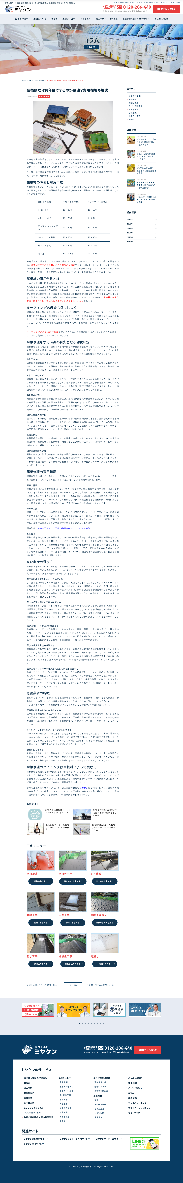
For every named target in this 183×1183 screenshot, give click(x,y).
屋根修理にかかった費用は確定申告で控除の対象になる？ (45, 985)
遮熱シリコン (100, 1087)
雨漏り (62, 1121)
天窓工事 (64, 1104)
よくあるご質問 (135, 1078)
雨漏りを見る (104, 964)
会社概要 (176, 2)
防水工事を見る (40, 964)
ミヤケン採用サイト (33, 1144)
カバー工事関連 (136, 106)
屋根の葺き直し (66, 1087)
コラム (31, 80)
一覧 (72, 985)
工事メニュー (65, 1078)
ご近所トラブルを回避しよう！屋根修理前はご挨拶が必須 (103, 985)
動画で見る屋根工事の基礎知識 (39, 1117)
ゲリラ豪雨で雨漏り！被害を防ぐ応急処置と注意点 (146, 170)
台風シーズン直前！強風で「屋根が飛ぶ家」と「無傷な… (146, 156)
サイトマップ (134, 1113)
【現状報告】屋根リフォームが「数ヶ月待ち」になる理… (146, 199)
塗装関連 (133, 99)
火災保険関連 (135, 96)
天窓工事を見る (72, 923)
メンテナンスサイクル (33, 1108)
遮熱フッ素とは (101, 1091)
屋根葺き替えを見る (104, 923)
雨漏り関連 (134, 103)
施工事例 (28, 1088)
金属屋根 (98, 1117)
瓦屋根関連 (134, 109)
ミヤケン (83, 788)
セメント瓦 (99, 1113)
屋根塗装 (64, 1082)
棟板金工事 (65, 1117)
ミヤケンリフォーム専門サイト (74, 1139)
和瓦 (96, 1100)
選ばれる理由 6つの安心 (35, 1078)
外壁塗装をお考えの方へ (125, 2)
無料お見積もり (168, 9)
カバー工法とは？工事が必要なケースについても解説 (64, 528)
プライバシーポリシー (138, 1103)
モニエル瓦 (99, 1109)
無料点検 (28, 1098)
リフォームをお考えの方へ (148, 2)
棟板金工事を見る (72, 964)
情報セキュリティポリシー (140, 1108)
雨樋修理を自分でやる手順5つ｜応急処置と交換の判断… (146, 142)
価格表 (27, 1083)
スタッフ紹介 (134, 1088)
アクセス (165, 2)
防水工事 (64, 1112)
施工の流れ (29, 1103)
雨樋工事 (64, 1099)
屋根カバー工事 (66, 1091)
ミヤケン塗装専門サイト (35, 1139)
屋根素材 (97, 1096)
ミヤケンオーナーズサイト (108, 1139)
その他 (132, 120)
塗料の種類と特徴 (101, 1078)
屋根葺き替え (65, 1108)
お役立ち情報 (40, 80)
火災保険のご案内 (33, 1112)
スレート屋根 (100, 1104)
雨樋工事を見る (40, 923)
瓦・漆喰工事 (65, 1095)
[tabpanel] (38, 1010)
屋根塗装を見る (40, 881)
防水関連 (133, 113)
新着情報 (132, 1098)
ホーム (24, 80)
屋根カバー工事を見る (72, 881)
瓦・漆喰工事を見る (104, 881)
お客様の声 (29, 1093)
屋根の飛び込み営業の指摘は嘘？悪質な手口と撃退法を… (146, 185)
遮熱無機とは (100, 1082)
